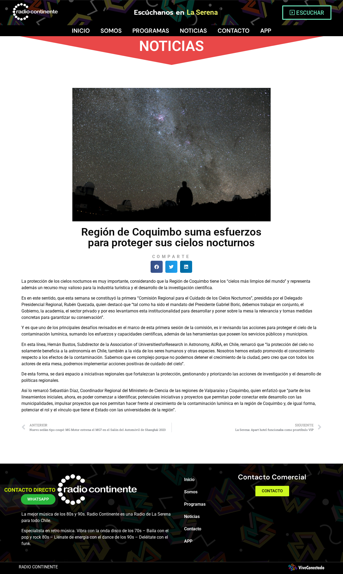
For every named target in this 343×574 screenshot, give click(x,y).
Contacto (233, 31)
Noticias (193, 31)
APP (265, 31)
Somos (111, 31)
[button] (157, 267)
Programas (150, 31)
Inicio (81, 31)
